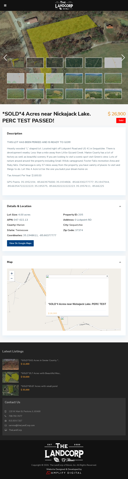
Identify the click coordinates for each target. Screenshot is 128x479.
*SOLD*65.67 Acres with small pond (39, 386)
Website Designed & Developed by (64, 469)
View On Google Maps (20, 243)
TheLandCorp (15, 430)
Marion (21, 225)
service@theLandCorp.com (22, 425)
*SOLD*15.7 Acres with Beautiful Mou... (41, 373)
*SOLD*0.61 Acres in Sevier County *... (40, 360)
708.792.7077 (15, 416)
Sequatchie (76, 225)
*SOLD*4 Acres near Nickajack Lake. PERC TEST (77, 304)
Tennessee (21, 230)
